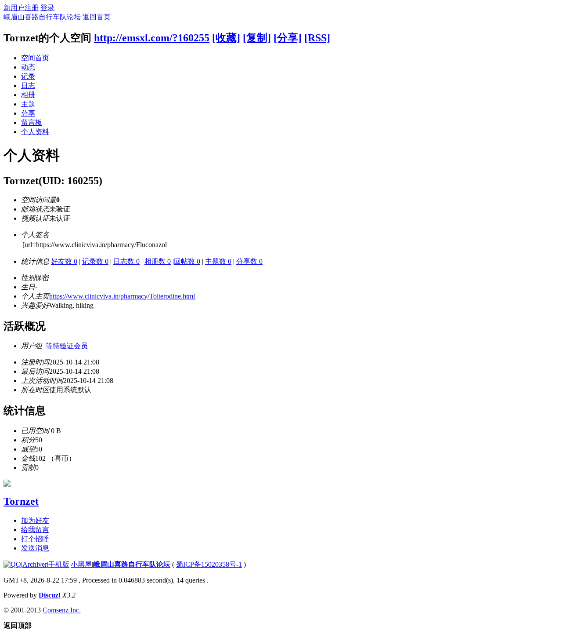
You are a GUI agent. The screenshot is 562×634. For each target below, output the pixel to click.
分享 (28, 113)
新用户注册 (21, 7)
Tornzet (21, 501)
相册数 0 (157, 261)
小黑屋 (81, 564)
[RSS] (317, 38)
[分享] (288, 38)
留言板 (31, 122)
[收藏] (226, 38)
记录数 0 (95, 261)
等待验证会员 (67, 346)
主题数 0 (218, 261)
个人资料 (35, 131)
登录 (47, 7)
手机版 (58, 564)
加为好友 (35, 520)
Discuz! (50, 595)
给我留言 (35, 529)
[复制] (257, 38)
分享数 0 (249, 261)
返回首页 (97, 17)
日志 (28, 85)
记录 (28, 76)
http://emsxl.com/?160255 (151, 38)
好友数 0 (64, 261)
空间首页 (35, 58)
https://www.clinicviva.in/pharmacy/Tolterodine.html (122, 296)
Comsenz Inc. (62, 610)
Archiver (34, 564)
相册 (28, 94)
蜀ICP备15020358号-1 (209, 564)
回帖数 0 (187, 261)
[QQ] (12, 564)
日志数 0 (126, 261)
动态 (28, 67)
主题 (28, 104)
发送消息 (35, 548)
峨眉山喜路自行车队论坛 (42, 17)
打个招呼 (35, 539)
